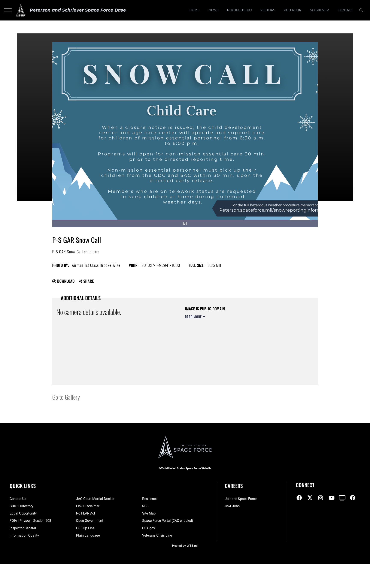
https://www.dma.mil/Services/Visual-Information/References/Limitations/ (226, 347)
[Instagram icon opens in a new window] (320, 498)
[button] (7, 10)
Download (65, 281)
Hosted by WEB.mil (185, 545)
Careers (234, 485)
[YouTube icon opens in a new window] (331, 498)
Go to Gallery (66, 396)
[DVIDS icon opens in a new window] (342, 498)
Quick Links (23, 485)
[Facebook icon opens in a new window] (299, 498)
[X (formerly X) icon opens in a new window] (310, 498)
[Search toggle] (362, 10)
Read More (194, 316)
